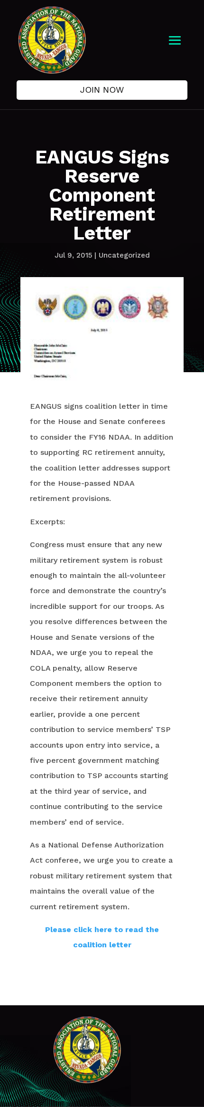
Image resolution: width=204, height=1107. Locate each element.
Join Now (102, 90)
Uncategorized (124, 255)
